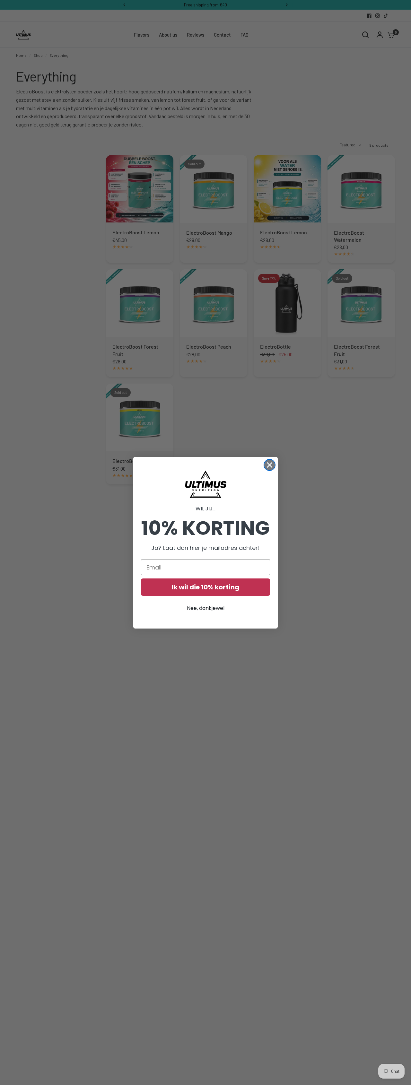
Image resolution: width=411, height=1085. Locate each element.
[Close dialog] (269, 465)
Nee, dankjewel (205, 608)
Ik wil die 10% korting (205, 587)
